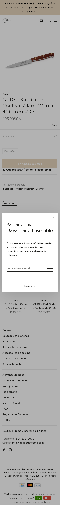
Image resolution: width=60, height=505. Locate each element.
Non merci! (30, 286)
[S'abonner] (49, 268)
